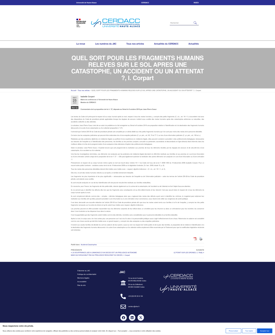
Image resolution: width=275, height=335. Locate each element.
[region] (137, 329)
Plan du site (81, 285)
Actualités (193, 43)
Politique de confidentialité (86, 274)
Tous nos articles (135, 43)
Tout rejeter (249, 331)
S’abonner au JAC (83, 271)
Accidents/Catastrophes (89, 244)
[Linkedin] (132, 317)
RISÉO (196, 2)
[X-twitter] (141, 317)
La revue (80, 43)
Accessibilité (81, 282)
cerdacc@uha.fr (134, 306)
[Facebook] (123, 317)
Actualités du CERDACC (166, 43)
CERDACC (145, 2)
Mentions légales (83, 278)
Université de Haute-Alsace (86, 2)
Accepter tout (264, 331)
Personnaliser (233, 331)
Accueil (73, 90)
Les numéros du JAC (105, 43)
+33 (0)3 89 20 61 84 (135, 296)
